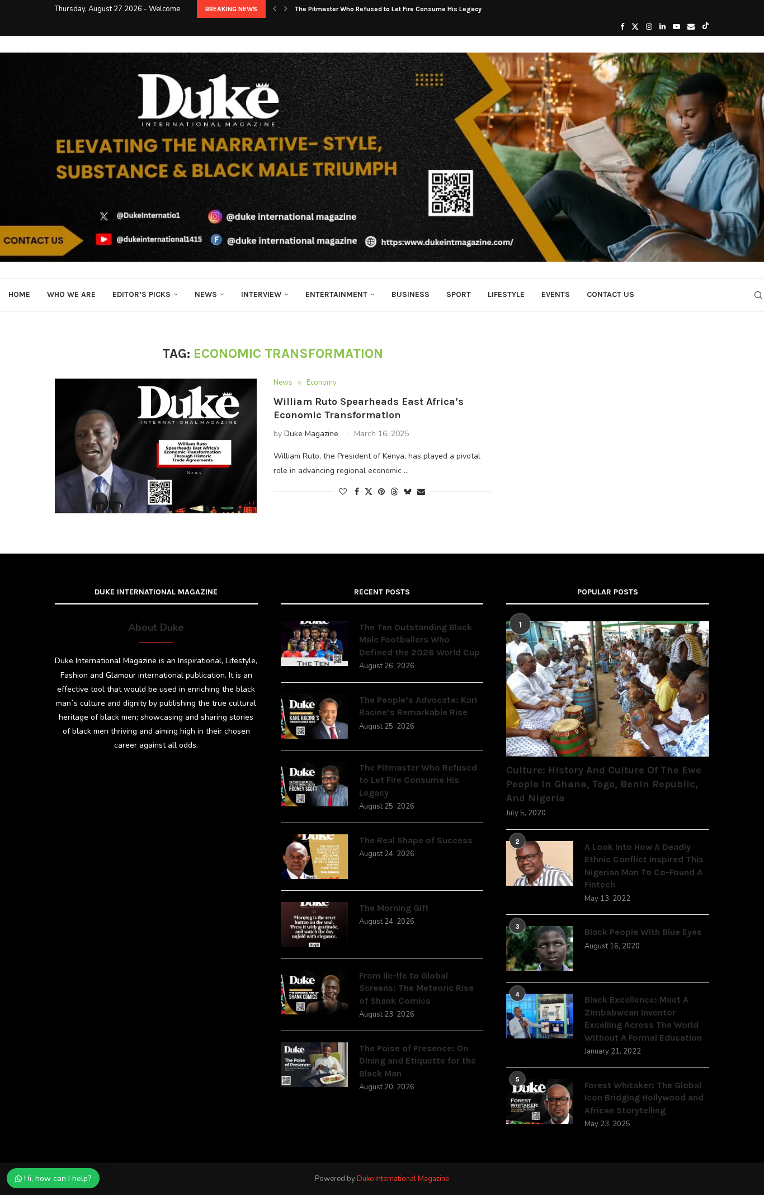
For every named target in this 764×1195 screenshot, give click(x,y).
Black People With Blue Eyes (643, 932)
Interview (261, 294)
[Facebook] (622, 27)
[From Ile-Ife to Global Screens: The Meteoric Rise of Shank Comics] (314, 992)
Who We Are (71, 294)
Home (19, 294)
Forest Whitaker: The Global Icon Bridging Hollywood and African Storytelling (644, 1098)
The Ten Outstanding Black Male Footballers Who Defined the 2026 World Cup (419, 640)
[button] (274, 9)
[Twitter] (635, 27)
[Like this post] (343, 491)
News (206, 294)
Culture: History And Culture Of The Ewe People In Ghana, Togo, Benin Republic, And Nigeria (603, 784)
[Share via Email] (421, 491)
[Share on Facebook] (357, 491)
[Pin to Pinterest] (381, 491)
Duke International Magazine (403, 1179)
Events (555, 294)
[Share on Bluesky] (408, 491)
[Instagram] (649, 27)
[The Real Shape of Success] (314, 856)
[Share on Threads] (394, 491)
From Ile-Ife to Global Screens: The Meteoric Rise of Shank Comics (416, 988)
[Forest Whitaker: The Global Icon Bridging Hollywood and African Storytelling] (539, 1101)
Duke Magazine (311, 433)
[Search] (758, 295)
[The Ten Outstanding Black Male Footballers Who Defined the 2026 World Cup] (314, 643)
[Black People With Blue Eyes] (539, 948)
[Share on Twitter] (368, 491)
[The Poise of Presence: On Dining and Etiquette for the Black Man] (314, 1064)
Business (411, 294)
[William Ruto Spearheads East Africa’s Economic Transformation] (156, 446)
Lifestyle (506, 294)
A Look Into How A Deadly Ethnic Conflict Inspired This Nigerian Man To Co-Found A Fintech (644, 866)
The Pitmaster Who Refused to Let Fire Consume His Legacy (388, 9)
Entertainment (336, 294)
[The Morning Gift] (314, 924)
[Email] (691, 27)
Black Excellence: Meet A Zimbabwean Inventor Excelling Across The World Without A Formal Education (643, 1018)
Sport (458, 294)
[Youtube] (676, 27)
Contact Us (610, 294)
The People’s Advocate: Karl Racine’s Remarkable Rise (418, 706)
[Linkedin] (662, 27)
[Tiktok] (705, 27)
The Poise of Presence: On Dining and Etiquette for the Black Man (417, 1061)
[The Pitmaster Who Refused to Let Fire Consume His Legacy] (314, 784)
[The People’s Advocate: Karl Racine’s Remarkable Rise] (314, 716)
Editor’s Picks (141, 294)
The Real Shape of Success (416, 840)
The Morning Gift (394, 908)
